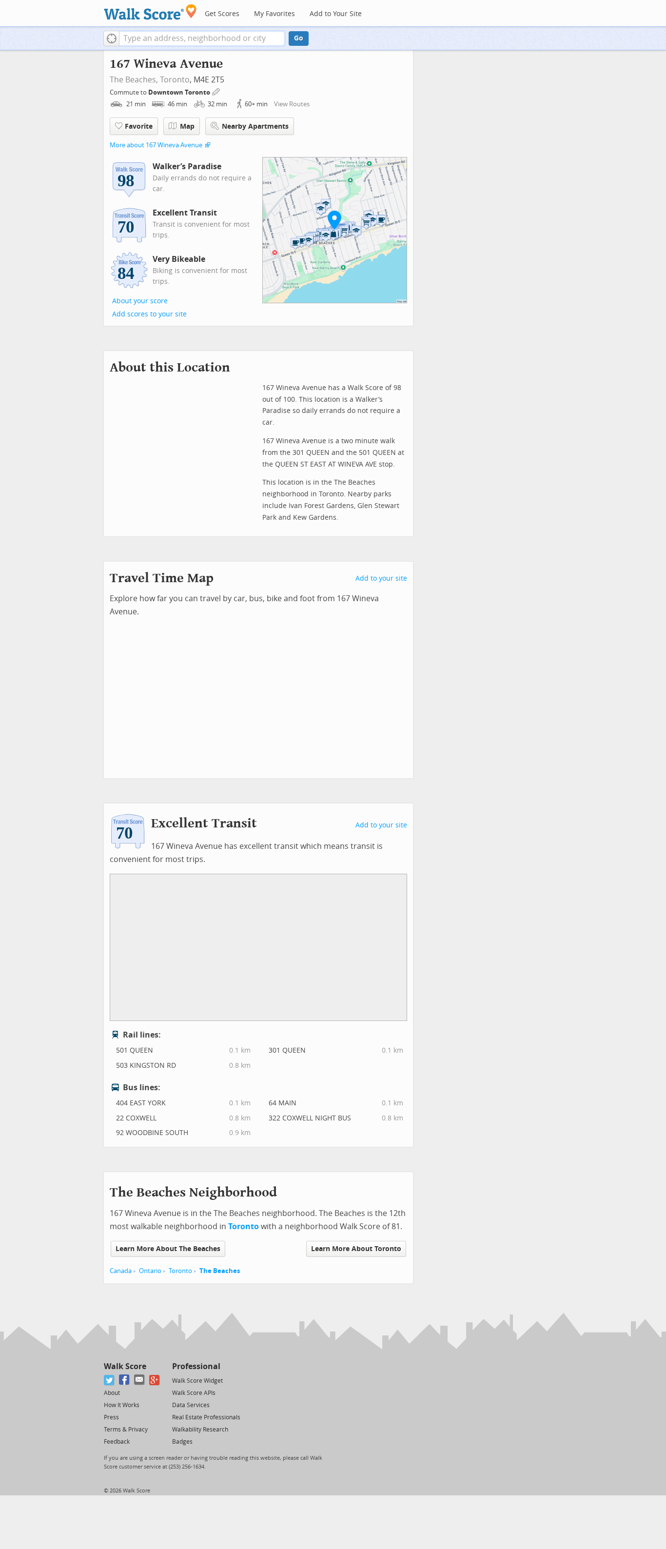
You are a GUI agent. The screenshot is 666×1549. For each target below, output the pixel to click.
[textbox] (202, 38)
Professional (196, 1366)
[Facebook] (124, 1380)
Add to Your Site (336, 14)
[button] (111, 38)
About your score (140, 301)
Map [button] (187, 126)
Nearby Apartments (255, 126)
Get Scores (222, 14)
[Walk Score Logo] (150, 12)
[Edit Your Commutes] (216, 91)
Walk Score (125, 1366)
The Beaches (219, 1270)
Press (111, 1417)
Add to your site (381, 578)
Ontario (150, 1270)
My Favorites (274, 14)
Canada (121, 1270)
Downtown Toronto (180, 92)
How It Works (121, 1405)
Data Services (191, 1405)
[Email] (139, 1380)
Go (298, 38)
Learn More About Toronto (356, 1249)
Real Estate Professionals (206, 1417)
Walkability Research (200, 1429)
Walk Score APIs (193, 1393)
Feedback (117, 1441)
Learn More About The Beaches (168, 1249)
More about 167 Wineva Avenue (156, 145)
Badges (182, 1441)
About (112, 1393)
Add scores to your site (149, 314)
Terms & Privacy (126, 1429)
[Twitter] (109, 1380)
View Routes (292, 104)
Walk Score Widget (197, 1380)
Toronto (175, 79)
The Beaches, (134, 79)
